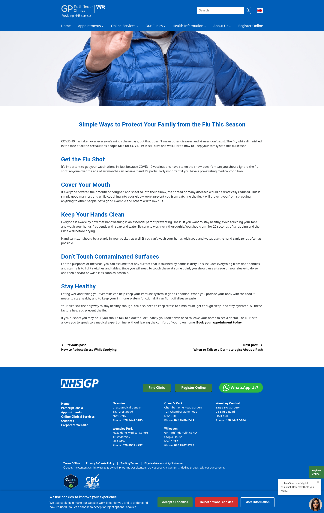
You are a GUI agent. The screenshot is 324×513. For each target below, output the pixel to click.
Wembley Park (123, 428)
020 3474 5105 (133, 420)
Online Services (123, 25)
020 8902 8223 (184, 445)
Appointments (89, 25)
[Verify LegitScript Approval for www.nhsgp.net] (71, 481)
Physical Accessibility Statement (164, 463)
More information (257, 502)
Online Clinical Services (78, 416)
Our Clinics (154, 25)
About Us (220, 25)
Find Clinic (157, 387)
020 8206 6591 (184, 420)
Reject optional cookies (216, 502)
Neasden (119, 403)
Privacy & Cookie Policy (100, 463)
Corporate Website (74, 425)
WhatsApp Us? (244, 387)
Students (67, 421)
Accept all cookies (175, 502)
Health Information (188, 25)
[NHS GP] (83, 10)
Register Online (250, 25)
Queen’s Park (173, 403)
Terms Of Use (71, 463)
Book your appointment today (219, 322)
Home (66, 25)
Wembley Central (228, 403)
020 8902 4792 (133, 445)
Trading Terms (129, 463)
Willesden (171, 428)
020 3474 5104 (236, 420)
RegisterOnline (316, 472)
